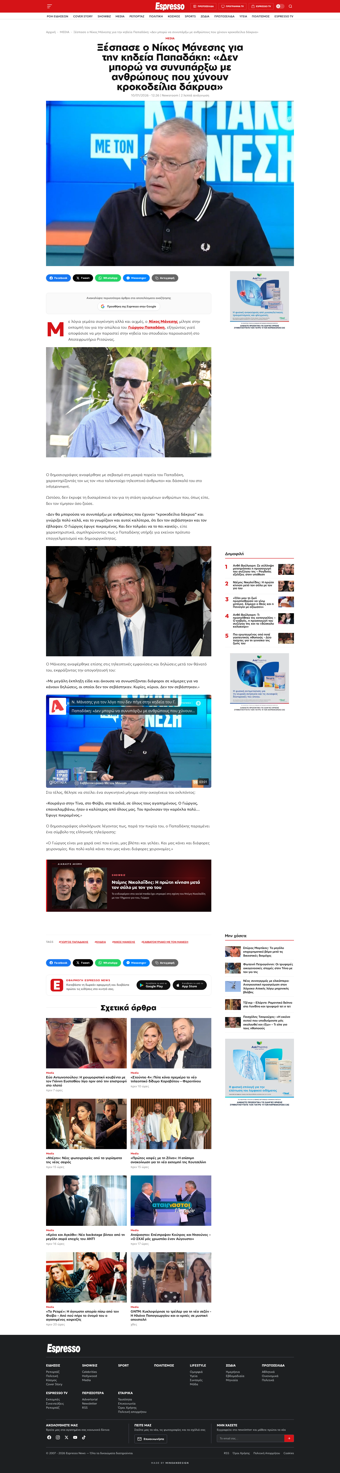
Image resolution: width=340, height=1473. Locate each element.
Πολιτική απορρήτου (132, 1412)
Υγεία (194, 1376)
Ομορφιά (196, 1372)
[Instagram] (58, 1437)
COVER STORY (83, 16)
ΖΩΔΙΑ (205, 16)
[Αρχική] (63, 1348)
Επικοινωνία (127, 1403)
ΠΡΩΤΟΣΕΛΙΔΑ (224, 16)
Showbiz (89, 1365)
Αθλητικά (268, 1372)
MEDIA (120, 16)
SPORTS (190, 16)
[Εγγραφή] (289, 1438)
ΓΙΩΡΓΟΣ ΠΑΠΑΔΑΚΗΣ (74, 942)
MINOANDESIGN (177, 1462)
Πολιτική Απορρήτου (266, 1453)
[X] (66, 1437)
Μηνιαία (232, 1380)
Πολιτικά (268, 1380)
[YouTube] (75, 1437)
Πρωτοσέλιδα (273, 1365)
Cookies (289, 1453)
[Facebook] (49, 1437)
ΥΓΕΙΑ (243, 16)
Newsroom (170, 95)
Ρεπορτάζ (52, 1372)
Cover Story (54, 1384)
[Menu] (49, 6)
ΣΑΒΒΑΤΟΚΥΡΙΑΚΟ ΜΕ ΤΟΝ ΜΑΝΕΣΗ (165, 942)
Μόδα (194, 1384)
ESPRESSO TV (283, 16)
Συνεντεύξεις (55, 1403)
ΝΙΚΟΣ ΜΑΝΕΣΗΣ (124, 942)
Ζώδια (231, 1365)
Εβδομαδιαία (235, 1376)
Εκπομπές (53, 1399)
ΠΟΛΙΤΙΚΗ (156, 16)
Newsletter (89, 1403)
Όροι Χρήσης (127, 1407)
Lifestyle (198, 1365)
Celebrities (89, 1372)
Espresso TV (56, 1393)
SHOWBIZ (104, 16)
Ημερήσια (233, 1372)
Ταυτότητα (125, 1399)
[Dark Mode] (280, 6)
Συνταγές (196, 1380)
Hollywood (89, 1376)
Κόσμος (51, 1380)
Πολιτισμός (164, 1365)
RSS (85, 1407)
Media (86, 1380)
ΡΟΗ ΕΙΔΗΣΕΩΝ (57, 16)
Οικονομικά (270, 1376)
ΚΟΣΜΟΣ (174, 16)
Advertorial (90, 1399)
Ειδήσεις (53, 1365)
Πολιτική (52, 1376)
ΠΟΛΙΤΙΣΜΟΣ (261, 16)
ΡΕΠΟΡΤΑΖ (136, 16)
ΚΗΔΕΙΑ (101, 942)
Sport (123, 1365)
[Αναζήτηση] (290, 6)
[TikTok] (84, 1437)
